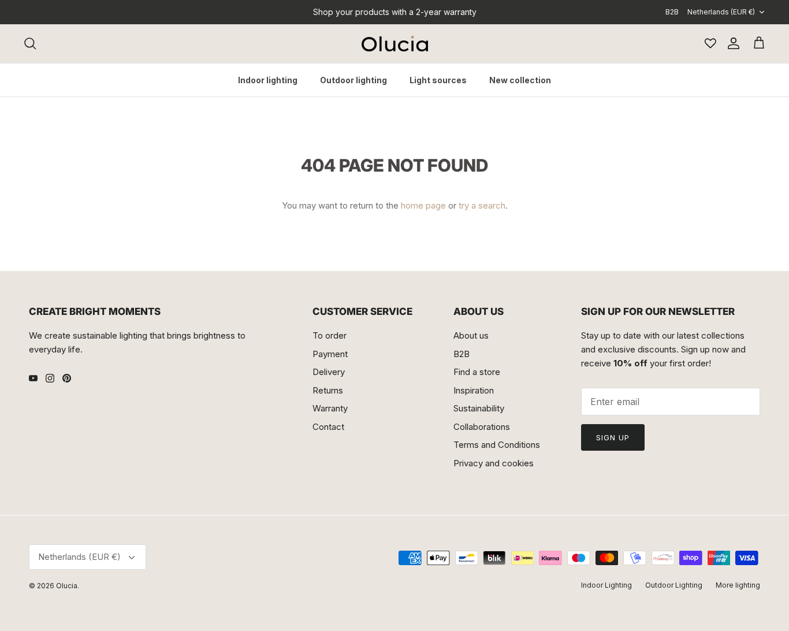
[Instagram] (50, 378)
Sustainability (478, 408)
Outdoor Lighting (673, 585)
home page (423, 205)
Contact (328, 426)
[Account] (731, 43)
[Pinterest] (66, 378)
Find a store (476, 371)
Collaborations (481, 426)
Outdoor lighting (353, 80)
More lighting (738, 585)
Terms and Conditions (496, 444)
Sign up (613, 437)
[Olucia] (395, 43)
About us (471, 335)
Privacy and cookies (493, 463)
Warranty (330, 408)
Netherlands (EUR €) (721, 12)
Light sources (438, 80)
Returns (327, 390)
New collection (520, 80)
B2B (672, 12)
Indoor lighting (267, 80)
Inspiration (473, 390)
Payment (330, 353)
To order (329, 335)
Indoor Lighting (606, 585)
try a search (482, 205)
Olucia (66, 585)
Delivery (328, 371)
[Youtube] (33, 378)
